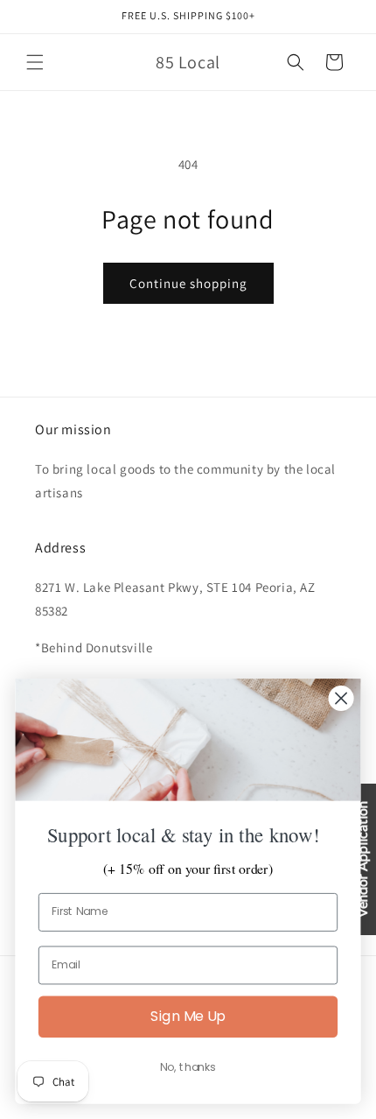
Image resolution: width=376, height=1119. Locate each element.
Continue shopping (188, 283)
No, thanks (187, 1067)
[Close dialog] (341, 699)
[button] (35, 62)
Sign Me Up (188, 1016)
